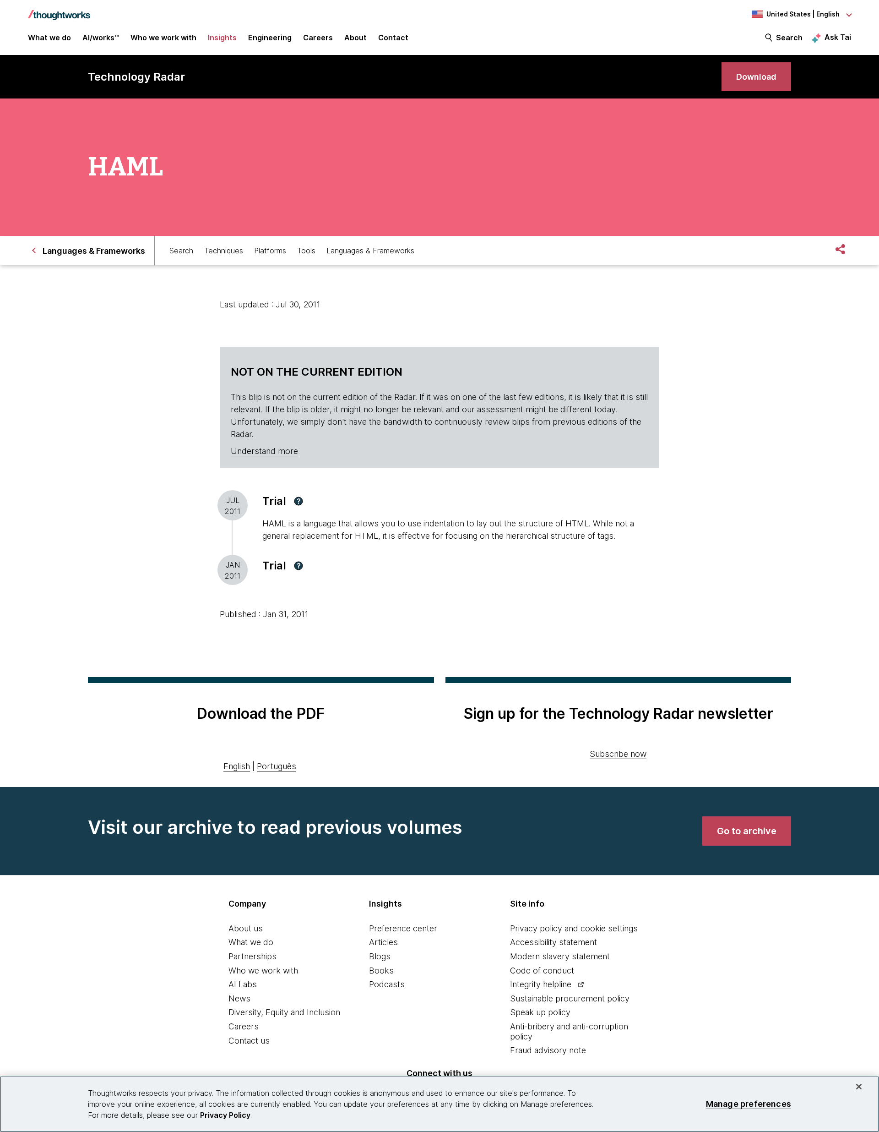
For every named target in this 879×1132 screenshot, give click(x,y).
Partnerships (252, 956)
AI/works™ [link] (100, 37)
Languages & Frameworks (370, 250)
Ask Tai (838, 37)
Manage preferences (748, 1104)
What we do (250, 942)
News (239, 998)
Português (276, 766)
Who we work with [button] (163, 37)
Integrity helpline (540, 984)
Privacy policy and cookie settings (574, 928)
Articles (383, 942)
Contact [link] (393, 37)
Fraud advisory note (548, 1050)
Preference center (403, 928)
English (236, 766)
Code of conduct (542, 970)
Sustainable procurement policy (569, 998)
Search (789, 37)
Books (381, 970)
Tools (306, 250)
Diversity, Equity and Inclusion (284, 1012)
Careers (243, 1026)
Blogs (380, 956)
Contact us (249, 1040)
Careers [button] (318, 37)
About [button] (355, 37)
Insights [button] (222, 37)
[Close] (859, 1087)
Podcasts (387, 984)
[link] (756, 76)
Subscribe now (618, 754)
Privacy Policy (225, 1115)
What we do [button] (49, 37)
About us (245, 928)
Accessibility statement (553, 942)
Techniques (223, 250)
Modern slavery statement (560, 956)
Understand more (264, 451)
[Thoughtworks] (59, 10)
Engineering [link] (270, 37)
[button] (298, 501)
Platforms (270, 250)
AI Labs (242, 984)
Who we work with (263, 970)
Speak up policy (540, 1012)
